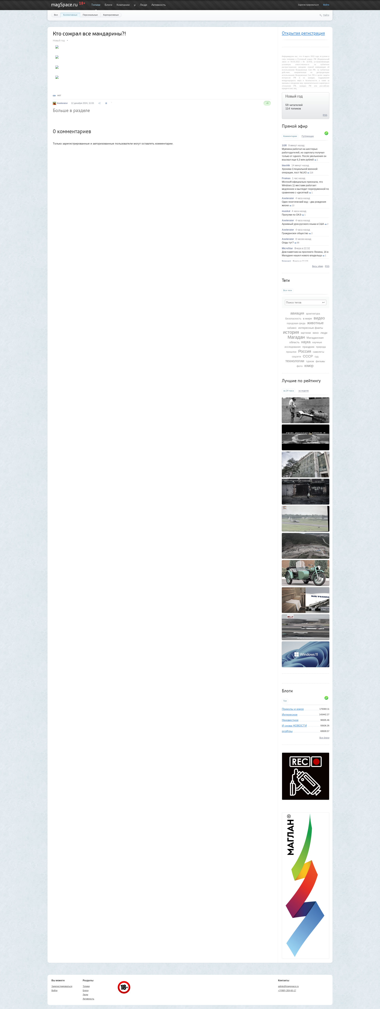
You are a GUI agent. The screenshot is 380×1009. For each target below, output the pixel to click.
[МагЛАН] (305, 798)
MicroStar (287, 248)
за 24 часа (288, 391)
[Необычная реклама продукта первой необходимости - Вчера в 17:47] (305, 492)
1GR (284, 145)
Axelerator (288, 198)
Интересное (289, 714)
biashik (286, 165)
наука (306, 342)
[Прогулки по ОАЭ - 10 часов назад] (305, 627)
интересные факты (310, 327)
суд (316, 356)
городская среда (296, 323)
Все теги (287, 290)
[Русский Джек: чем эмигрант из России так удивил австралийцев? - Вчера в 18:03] (305, 410)
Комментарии (290, 136)
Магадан (296, 337)
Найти (326, 15)
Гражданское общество (295, 233)
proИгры (287, 731)
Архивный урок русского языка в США (303, 224)
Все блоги (324, 737)
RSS (325, 115)
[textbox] (305, 302)
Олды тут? (288, 242)
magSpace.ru (64, 4)
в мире (307, 318)
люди (323, 332)
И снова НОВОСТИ (294, 725)
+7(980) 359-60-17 (287, 990)
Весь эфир (317, 266)
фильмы (320, 361)
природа (321, 347)
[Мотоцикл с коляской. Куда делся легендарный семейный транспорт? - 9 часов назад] (305, 573)
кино (316, 332)
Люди (143, 4)
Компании (123, 4)
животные (315, 323)
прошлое (291, 352)
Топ (285, 701)
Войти (326, 5)
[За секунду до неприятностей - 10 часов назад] (305, 519)
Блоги (108, 4)
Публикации (308, 136)
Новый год (294, 96)
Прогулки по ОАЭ (291, 214)
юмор (309, 366)
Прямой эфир (295, 126)
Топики (95, 4)
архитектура (313, 313)
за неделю (303, 391)
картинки (306, 333)
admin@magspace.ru (288, 986)
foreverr (286, 261)
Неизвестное (290, 720)
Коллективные (70, 15)
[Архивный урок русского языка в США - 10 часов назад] (305, 437)
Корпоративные (111, 15)
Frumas (286, 178)
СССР (308, 356)
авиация (297, 313)
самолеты (318, 352)
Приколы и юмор (293, 709)
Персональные (90, 15)
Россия (304, 351)
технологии (294, 361)
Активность (158, 4)
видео (319, 318)
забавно (291, 328)
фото (300, 366)
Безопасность (293, 318)
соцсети (296, 356)
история (291, 332)
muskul (286, 211)
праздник (308, 346)
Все (56, 15)
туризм (310, 361)
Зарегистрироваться (308, 5)
